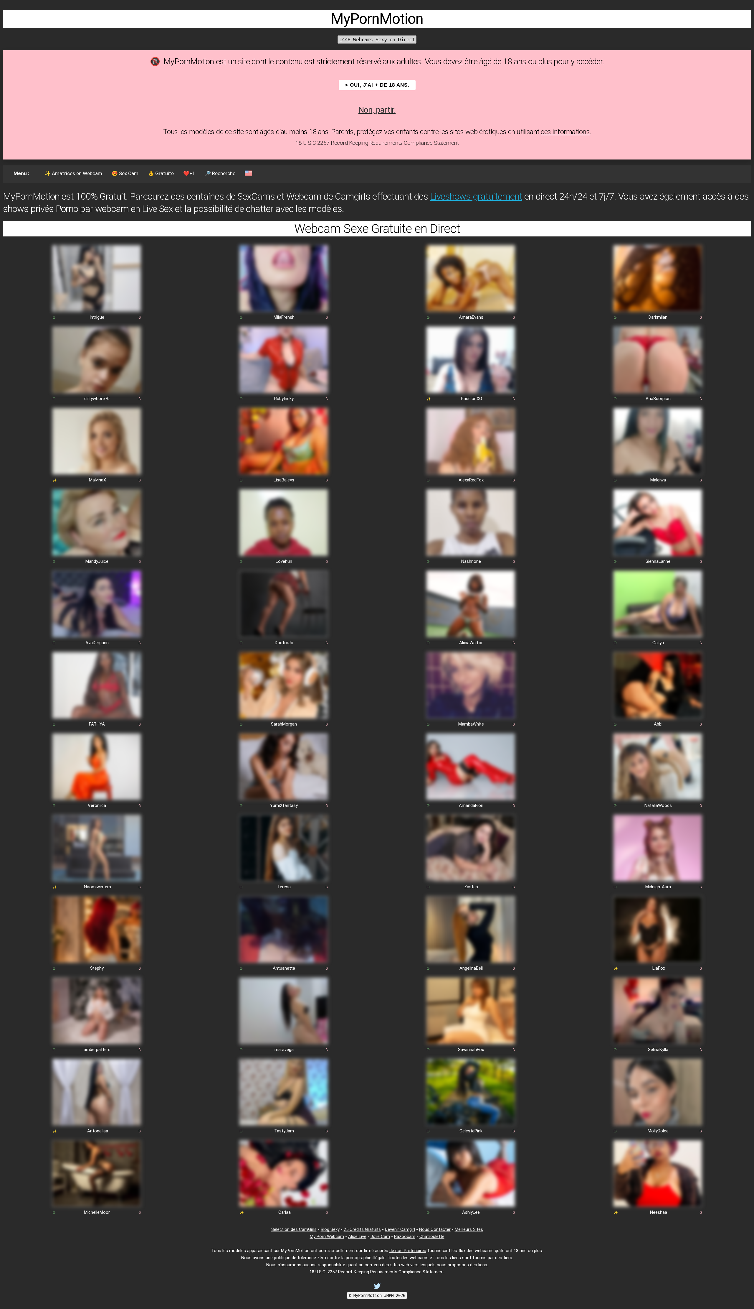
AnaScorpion (658, 398)
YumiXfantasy (284, 805)
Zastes (471, 886)
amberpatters (97, 1049)
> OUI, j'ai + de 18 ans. (377, 85)
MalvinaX (97, 480)
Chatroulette (431, 1236)
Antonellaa (97, 1131)
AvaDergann (97, 642)
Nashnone (471, 561)
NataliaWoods (658, 805)
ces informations (565, 132)
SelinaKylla (658, 1049)
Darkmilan (658, 317)
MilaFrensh (284, 317)
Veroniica (97, 805)
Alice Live (357, 1236)
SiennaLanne (658, 561)
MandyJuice (96, 561)
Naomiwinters (97, 886)
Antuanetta (284, 968)
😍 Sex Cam (125, 173)
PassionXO (471, 398)
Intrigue (97, 317)
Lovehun (284, 561)
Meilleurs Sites (469, 1229)
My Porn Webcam (327, 1236)
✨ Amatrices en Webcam (73, 173)
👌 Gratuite (161, 173)
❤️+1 (189, 173)
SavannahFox (471, 1049)
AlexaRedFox (471, 480)
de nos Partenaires (407, 1250)
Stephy (97, 968)
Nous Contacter (435, 1229)
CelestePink (470, 1131)
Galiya (658, 642)
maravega (284, 1049)
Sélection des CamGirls (294, 1229)
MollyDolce (658, 1131)
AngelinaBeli (471, 968)
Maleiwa (658, 480)
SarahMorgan (284, 724)
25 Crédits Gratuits (362, 1229)
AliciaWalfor (471, 642)
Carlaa (284, 1212)
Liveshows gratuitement (476, 196)
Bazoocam (404, 1236)
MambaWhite (471, 724)
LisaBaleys (284, 480)
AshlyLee (471, 1212)
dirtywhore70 (97, 398)
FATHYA (97, 724)
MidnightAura (658, 886)
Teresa (284, 886)
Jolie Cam (380, 1236)
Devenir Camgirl (400, 1229)
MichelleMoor (97, 1212)
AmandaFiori (471, 805)
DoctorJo (284, 642)
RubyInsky (284, 398)
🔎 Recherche (220, 173)
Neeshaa (658, 1212)
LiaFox (658, 968)
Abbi (658, 724)
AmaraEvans (471, 317)
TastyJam (284, 1131)
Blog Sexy (330, 1229)
